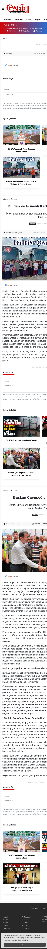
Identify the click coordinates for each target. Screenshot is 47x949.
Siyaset (6, 925)
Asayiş (26, 928)
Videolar (12, 31)
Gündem (7, 19)
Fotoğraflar (25, 31)
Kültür (5, 923)
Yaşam (38, 19)
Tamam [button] (24, 945)
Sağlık (29, 19)
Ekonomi (19, 19)
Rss (44, 908)
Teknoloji (6, 928)
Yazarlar (39, 31)
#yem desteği (32, 782)
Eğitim (26, 925)
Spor (25, 923)
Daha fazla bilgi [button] (23, 940)
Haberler (5, 38)
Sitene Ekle (33, 908)
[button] (22, 26)
